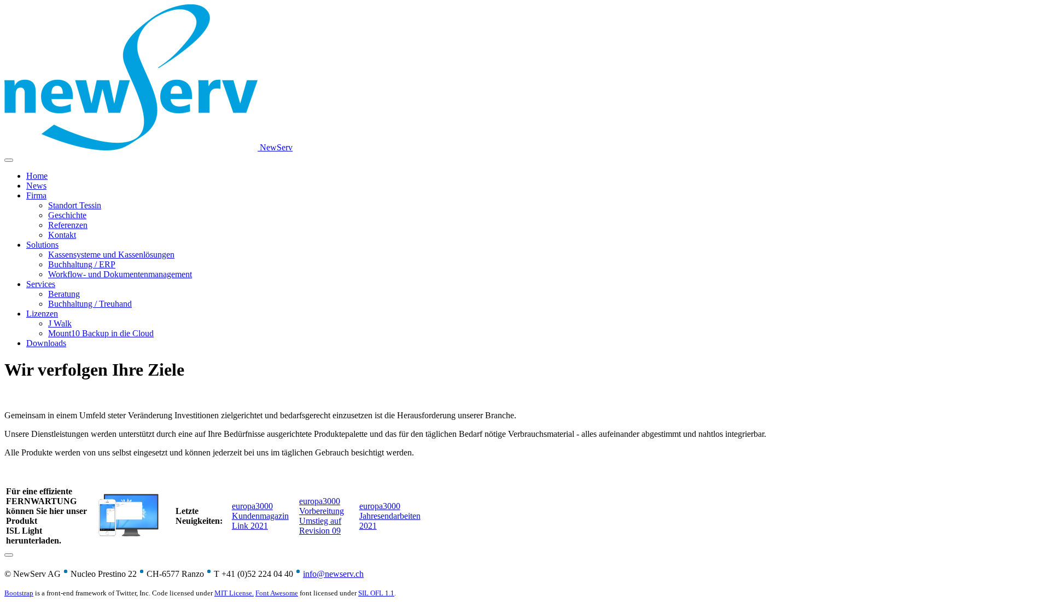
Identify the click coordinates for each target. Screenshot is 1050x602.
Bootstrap (18, 593)
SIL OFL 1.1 (376, 593)
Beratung (64, 294)
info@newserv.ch (333, 573)
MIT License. (234, 593)
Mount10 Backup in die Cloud (101, 333)
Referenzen (68, 225)
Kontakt (62, 234)
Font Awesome (276, 593)
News (36, 185)
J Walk (60, 323)
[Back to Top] (8, 555)
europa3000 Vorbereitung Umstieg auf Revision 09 (321, 515)
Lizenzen (42, 313)
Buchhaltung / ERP (81, 264)
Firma (36, 195)
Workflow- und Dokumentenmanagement (120, 274)
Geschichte (67, 215)
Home (37, 175)
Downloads (46, 343)
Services (40, 284)
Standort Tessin (74, 205)
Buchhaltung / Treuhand (90, 303)
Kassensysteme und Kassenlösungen (111, 254)
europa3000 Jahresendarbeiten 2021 (390, 515)
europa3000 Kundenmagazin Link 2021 (260, 515)
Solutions (42, 244)
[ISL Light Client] (128, 536)
